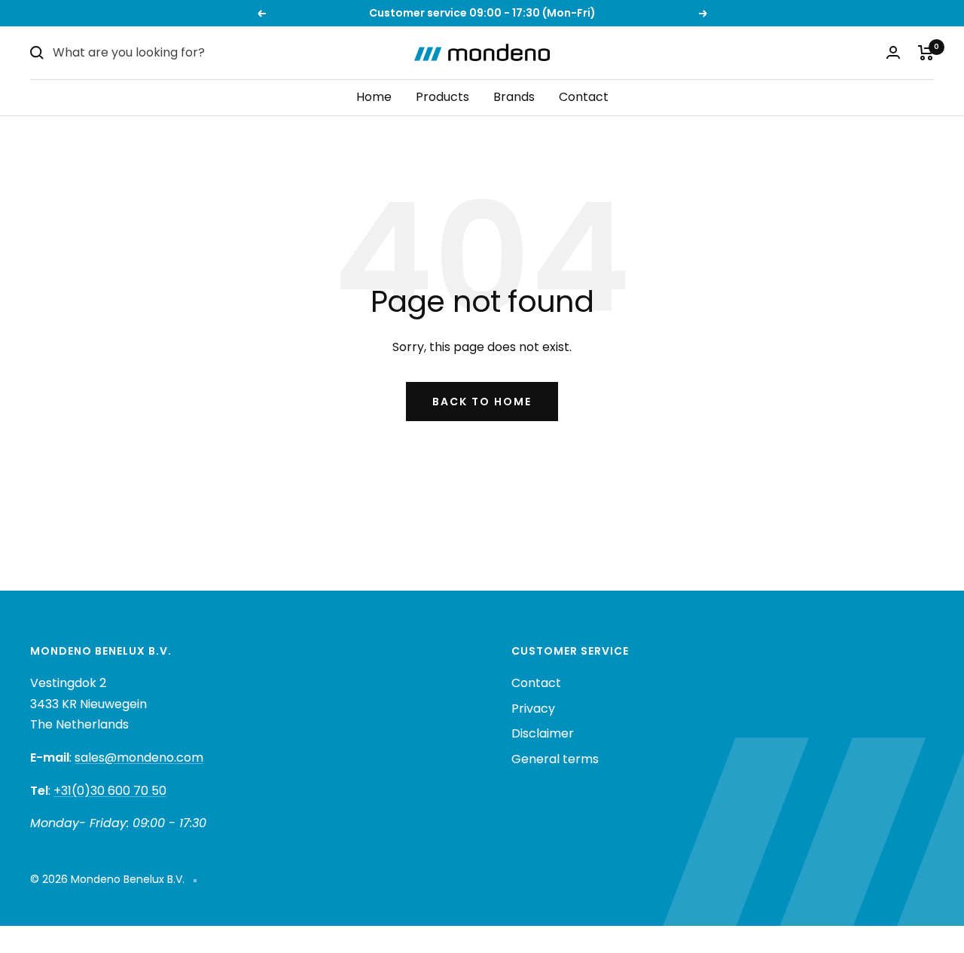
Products (442, 96)
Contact (584, 96)
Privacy (533, 708)
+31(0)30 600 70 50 (109, 790)
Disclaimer (542, 733)
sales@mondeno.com (139, 757)
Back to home (482, 401)
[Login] (893, 52)
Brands (514, 96)
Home (374, 96)
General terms (555, 759)
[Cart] (926, 52)
